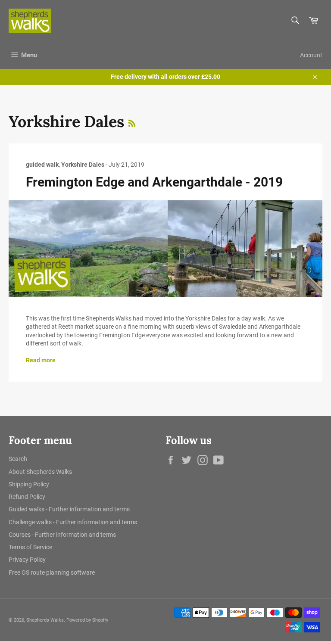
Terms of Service (30, 547)
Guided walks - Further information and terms (69, 509)
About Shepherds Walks (40, 471)
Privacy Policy (27, 559)
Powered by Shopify (87, 620)
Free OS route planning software (52, 572)
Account (311, 55)
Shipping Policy (29, 484)
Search (18, 458)
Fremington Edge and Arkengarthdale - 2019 (154, 182)
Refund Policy (27, 496)
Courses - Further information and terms (62, 534)
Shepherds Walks (45, 620)
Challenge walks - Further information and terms (73, 522)
